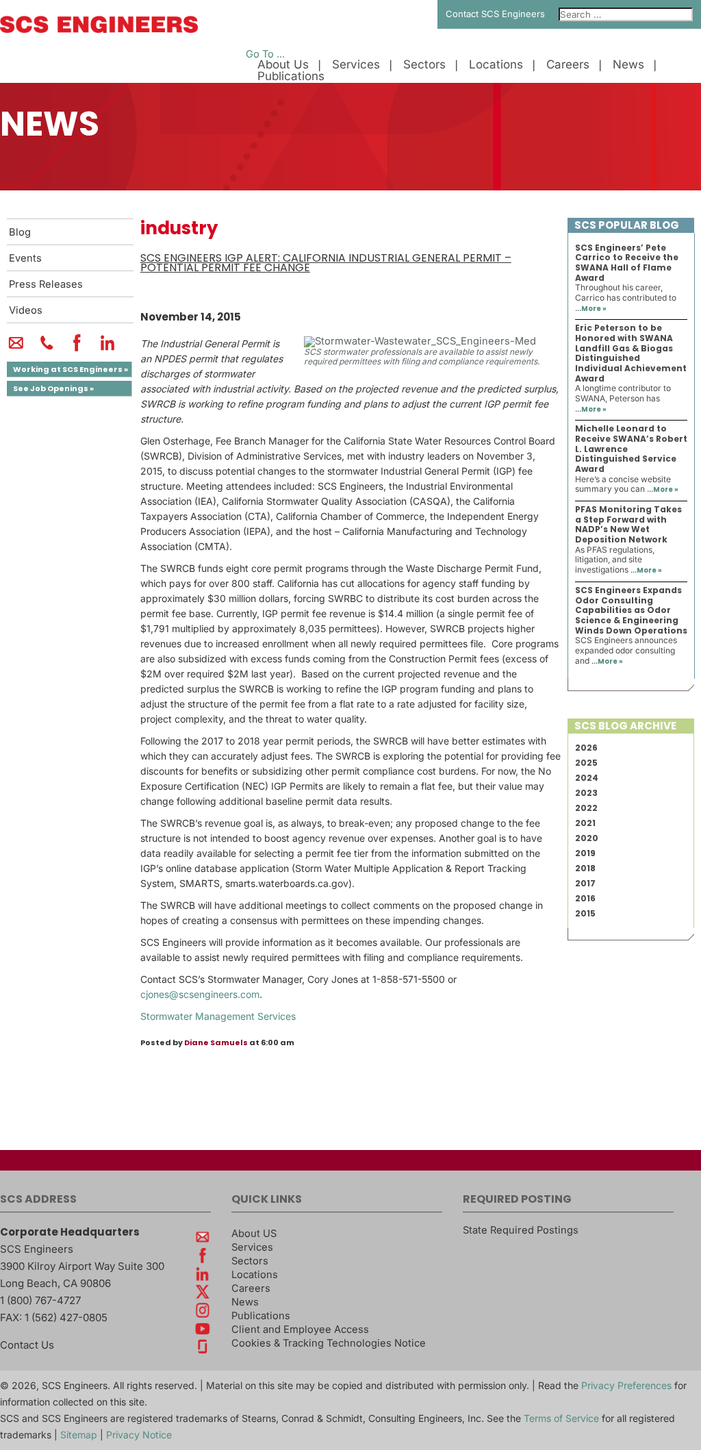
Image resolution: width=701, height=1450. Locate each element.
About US (254, 1233)
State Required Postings (520, 1230)
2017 (585, 883)
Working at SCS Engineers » (70, 369)
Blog (20, 232)
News (628, 65)
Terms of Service (561, 1418)
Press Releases (46, 284)
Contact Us (27, 1344)
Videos (25, 310)
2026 (586, 747)
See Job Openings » (53, 388)
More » (594, 308)
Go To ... (265, 54)
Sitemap (78, 1434)
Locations (496, 65)
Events (25, 258)
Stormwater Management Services (218, 1016)
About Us (283, 65)
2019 (585, 853)
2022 (586, 808)
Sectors (424, 65)
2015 (585, 913)
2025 (586, 762)
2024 (586, 778)
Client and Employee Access (300, 1329)
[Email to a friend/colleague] (16, 348)
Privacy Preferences (626, 1385)
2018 (585, 868)
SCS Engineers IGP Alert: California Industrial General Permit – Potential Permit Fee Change (325, 263)
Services (356, 65)
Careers (567, 65)
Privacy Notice (139, 1434)
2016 (585, 898)
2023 (586, 793)
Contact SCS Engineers (495, 13)
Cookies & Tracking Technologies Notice (328, 1343)
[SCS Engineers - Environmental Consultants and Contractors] (99, 29)
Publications (290, 76)
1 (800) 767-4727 (40, 1300)
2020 (586, 838)
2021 (585, 823)
